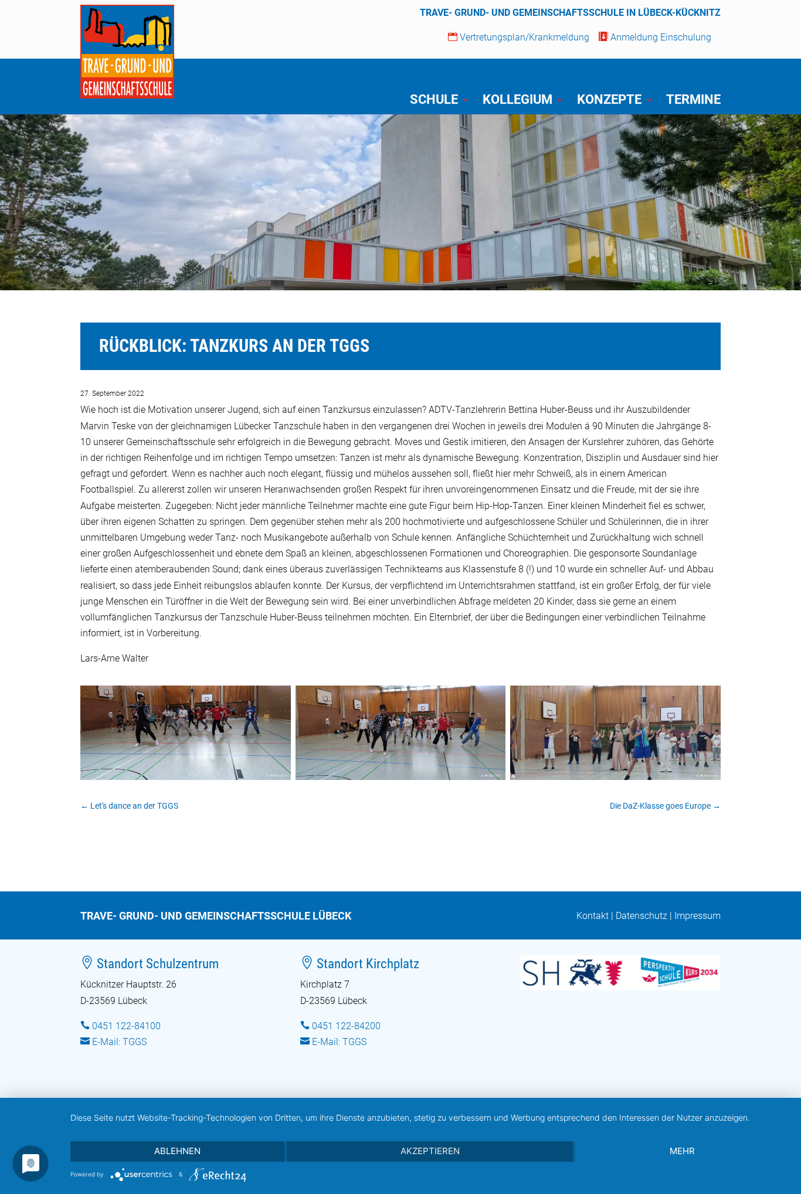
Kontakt (592, 915)
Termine (693, 101)
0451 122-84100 (126, 1026)
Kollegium (517, 101)
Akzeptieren (430, 1150)
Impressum (697, 915)
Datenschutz (641, 915)
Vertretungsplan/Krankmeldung (518, 37)
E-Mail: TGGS (119, 1041)
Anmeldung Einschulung (655, 37)
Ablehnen (177, 1150)
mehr (682, 1150)
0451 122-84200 (346, 1026)
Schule (434, 101)
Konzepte (609, 101)
